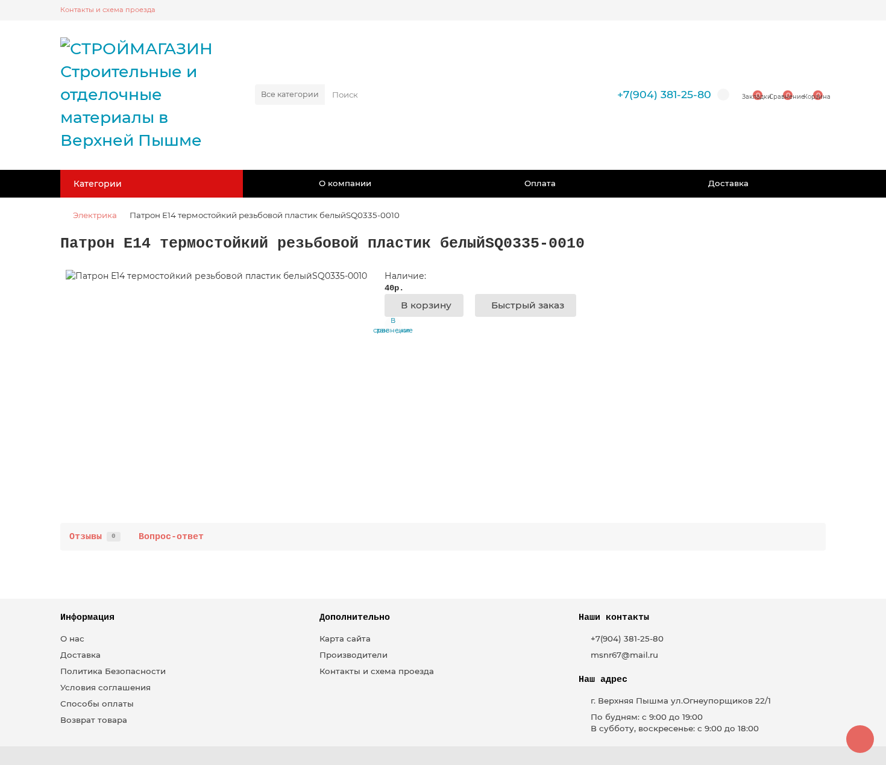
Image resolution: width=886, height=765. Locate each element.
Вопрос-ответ (171, 536)
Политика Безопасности (113, 671)
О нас (72, 638)
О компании (345, 183)
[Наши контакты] (860, 739)
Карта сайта (345, 638)
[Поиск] (574, 94)
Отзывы (92, 536)
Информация (87, 617)
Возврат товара (93, 720)
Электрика (95, 215)
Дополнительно (354, 617)
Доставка (728, 183)
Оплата (540, 183)
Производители (353, 655)
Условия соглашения (105, 687)
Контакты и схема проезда (108, 9)
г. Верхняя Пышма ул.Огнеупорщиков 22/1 (681, 700)
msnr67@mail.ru (624, 655)
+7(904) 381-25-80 (664, 94)
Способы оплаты (97, 703)
